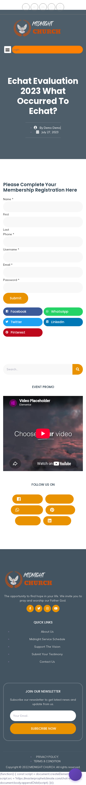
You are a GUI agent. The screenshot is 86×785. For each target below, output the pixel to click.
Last (6, 229)
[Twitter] (34, 7)
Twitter (30, 520)
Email (8, 265)
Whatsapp (29, 509)
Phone (8, 234)
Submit (16, 298)
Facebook (30, 499)
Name (8, 199)
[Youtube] (43, 7)
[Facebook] (26, 7)
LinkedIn (60, 520)
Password (11, 280)
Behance (61, 499)
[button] (60, 7)
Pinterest (63, 509)
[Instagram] (51, 7)
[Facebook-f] (30, 608)
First (6, 214)
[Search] (77, 369)
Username (11, 249)
